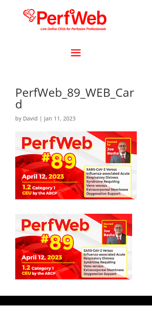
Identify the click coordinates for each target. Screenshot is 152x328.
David (30, 118)
